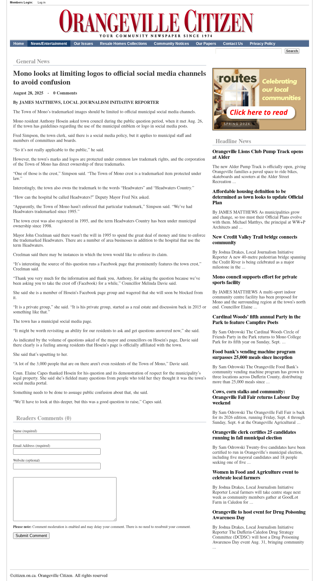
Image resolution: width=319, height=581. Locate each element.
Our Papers (206, 43)
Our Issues (83, 43)
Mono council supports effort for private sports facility (254, 279)
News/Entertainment (49, 43)
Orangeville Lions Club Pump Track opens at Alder (257, 154)
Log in (41, 2)
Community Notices (171, 43)
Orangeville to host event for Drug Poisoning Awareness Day (259, 514)
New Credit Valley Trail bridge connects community (254, 239)
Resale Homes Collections (123, 43)
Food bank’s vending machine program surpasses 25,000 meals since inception (253, 354)
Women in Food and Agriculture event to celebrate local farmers (255, 474)
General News (33, 61)
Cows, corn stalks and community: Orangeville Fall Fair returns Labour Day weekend (256, 397)
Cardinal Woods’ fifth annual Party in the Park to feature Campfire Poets (256, 319)
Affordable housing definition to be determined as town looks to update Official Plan (257, 196)
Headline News (233, 141)
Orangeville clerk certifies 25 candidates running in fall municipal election (254, 434)
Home (18, 43)
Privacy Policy (262, 43)
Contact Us (233, 43)
